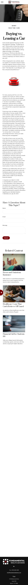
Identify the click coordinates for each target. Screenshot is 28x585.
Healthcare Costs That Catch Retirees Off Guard (13, 305)
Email (4, 216)
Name (4, 208)
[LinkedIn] (14, 566)
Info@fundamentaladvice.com (14, 572)
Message (5, 225)
